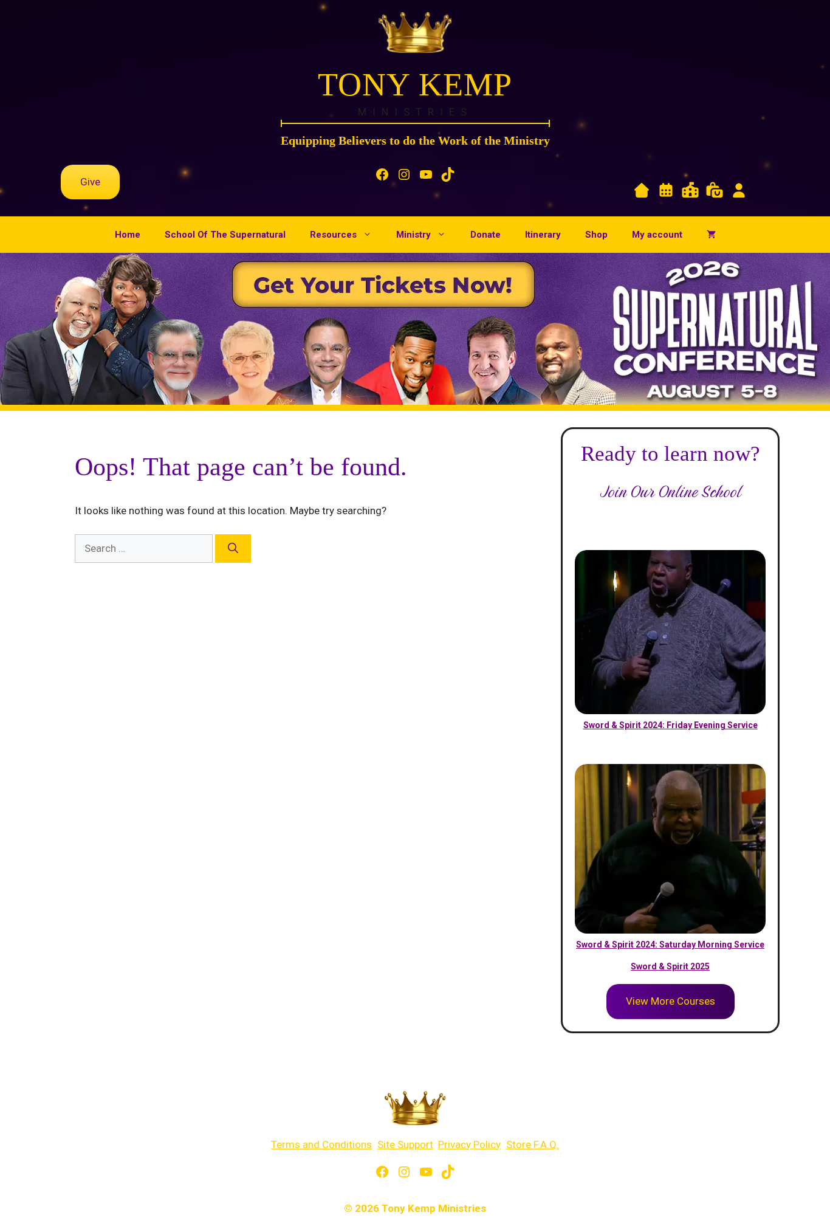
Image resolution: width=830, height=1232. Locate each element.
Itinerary (543, 234)
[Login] (739, 192)
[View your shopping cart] (711, 234)
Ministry (413, 234)
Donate (485, 234)
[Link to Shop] (714, 192)
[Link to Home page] (642, 192)
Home (127, 234)
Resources (333, 234)
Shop (596, 234)
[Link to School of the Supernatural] (690, 192)
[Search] (233, 548)
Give (90, 182)
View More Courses (670, 1001)
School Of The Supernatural (225, 234)
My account (657, 234)
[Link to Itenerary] (666, 192)
